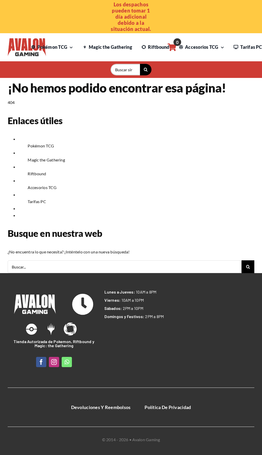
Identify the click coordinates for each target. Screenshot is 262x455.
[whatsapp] (67, 362)
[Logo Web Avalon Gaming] (27, 40)
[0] (172, 47)
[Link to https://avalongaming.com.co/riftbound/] (70, 329)
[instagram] (54, 362)
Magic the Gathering (46, 159)
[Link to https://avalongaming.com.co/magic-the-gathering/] (51, 329)
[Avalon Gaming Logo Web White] (35, 296)
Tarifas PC (37, 201)
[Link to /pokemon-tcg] (31, 329)
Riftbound (37, 173)
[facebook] (41, 362)
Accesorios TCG (42, 187)
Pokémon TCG (41, 145)
